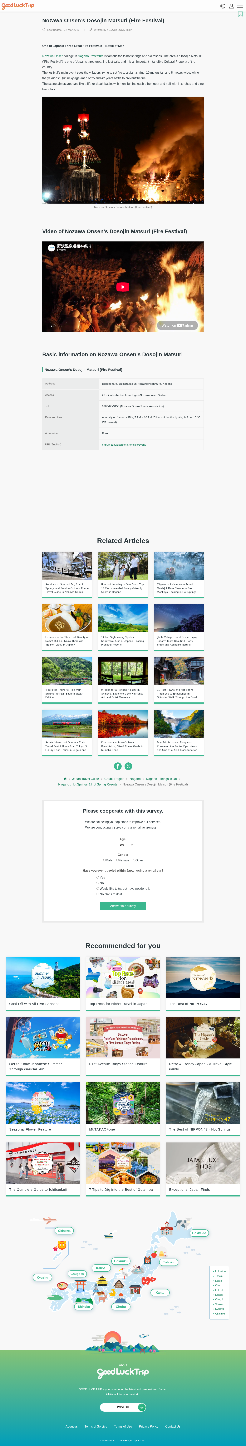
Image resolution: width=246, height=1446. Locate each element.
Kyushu (42, 1277)
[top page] (65, 778)
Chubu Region (114, 778)
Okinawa (64, 1230)
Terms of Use (123, 1426)
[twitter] (128, 766)
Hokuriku (121, 1261)
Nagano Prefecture (91, 56)
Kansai (101, 1268)
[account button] (231, 6)
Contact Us (172, 1426)
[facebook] (118, 766)
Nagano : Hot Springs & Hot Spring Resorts (87, 784)
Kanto (160, 1292)
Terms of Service (96, 1426)
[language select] (223, 6)
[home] (18, 6)
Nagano (135, 778)
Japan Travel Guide (85, 778)
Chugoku (77, 1274)
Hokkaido (199, 1233)
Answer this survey (123, 906)
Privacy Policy (148, 1426)
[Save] (240, 14)
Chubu (121, 1306)
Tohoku (168, 1262)
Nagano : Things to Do (161, 778)
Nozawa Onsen (52, 56)
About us (72, 1426)
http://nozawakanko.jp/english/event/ (124, 444)
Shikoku (84, 1306)
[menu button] (240, 6)
